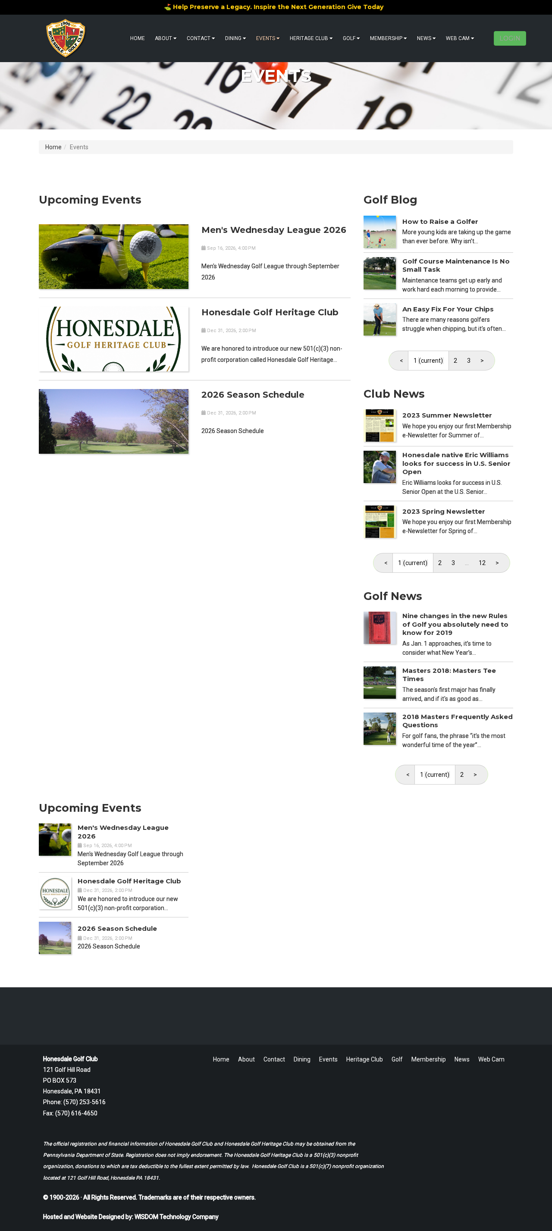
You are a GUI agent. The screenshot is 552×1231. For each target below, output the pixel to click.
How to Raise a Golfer (440, 221)
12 (482, 562)
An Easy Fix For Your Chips (448, 309)
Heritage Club (309, 38)
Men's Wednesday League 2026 (273, 230)
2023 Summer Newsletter (447, 415)
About (163, 38)
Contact (198, 38)
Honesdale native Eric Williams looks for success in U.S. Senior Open (456, 463)
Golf (349, 38)
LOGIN (510, 38)
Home (137, 38)
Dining (233, 38)
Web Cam (458, 38)
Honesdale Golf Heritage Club (270, 312)
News (424, 38)
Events (265, 38)
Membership (386, 38)
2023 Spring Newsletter (443, 511)
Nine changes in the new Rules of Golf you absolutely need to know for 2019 (455, 624)
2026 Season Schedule (252, 394)
